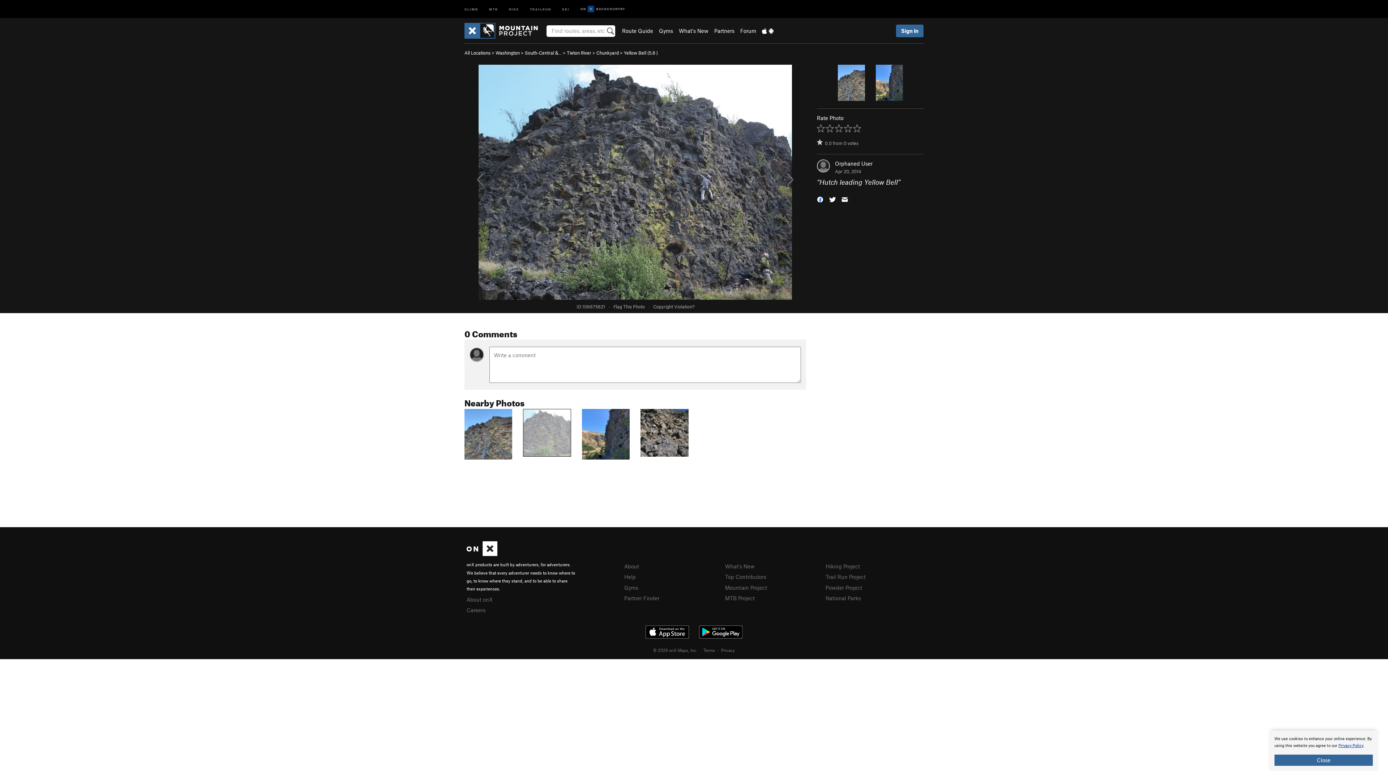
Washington (508, 53)
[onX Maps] (482, 554)
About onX (480, 599)
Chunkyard (607, 53)
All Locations (477, 53)
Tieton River (579, 53)
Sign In (909, 30)
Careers (476, 610)
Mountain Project (746, 587)
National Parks (843, 598)
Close (1324, 760)
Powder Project (844, 587)
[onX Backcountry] (602, 9)
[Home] (504, 31)
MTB (493, 9)
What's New (693, 30)
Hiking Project (843, 566)
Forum (748, 30)
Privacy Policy (1350, 745)
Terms (709, 650)
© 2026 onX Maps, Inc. (675, 650)
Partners (724, 30)
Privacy (728, 650)
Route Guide (637, 30)
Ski (566, 9)
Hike (514, 9)
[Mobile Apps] (768, 30)
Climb (471, 9)
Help (630, 576)
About (631, 566)
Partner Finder (641, 598)
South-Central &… (543, 53)
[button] (820, 199)
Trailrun (540, 9)
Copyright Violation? (673, 307)
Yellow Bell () (641, 53)
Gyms (666, 30)
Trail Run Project (846, 576)
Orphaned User (854, 163)
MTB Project (740, 598)
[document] (1324, 750)
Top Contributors (745, 576)
